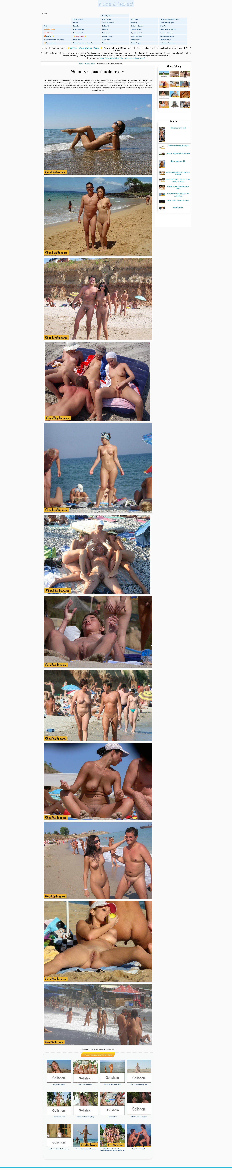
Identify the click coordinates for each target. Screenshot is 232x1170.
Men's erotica (135, 39)
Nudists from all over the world (83, 43)
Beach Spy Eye (106, 16)
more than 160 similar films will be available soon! (122, 58)
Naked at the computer (109, 43)
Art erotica (134, 19)
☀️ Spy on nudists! (50, 43)
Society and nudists (166, 33)
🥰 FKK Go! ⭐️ (49, 36)
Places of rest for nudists (168, 29)
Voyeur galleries (78, 19)
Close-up (105, 29)
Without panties (136, 29)
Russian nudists (78, 33)
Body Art (163, 26)
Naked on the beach (108, 22)
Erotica (75, 22)
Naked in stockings (137, 36)
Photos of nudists (78, 29)
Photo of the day (165, 39)
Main (45, 26)
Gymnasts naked (136, 33)
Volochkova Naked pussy (168, 43)
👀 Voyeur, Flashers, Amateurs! (54, 39)
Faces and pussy (107, 36)
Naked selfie (106, 39)
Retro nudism (77, 39)
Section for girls (136, 43)
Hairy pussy (106, 33)
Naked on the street (137, 26)
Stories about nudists (167, 36)
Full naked (105, 26)
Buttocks (76, 26)
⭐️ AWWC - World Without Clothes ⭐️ (85, 48)
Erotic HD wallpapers (167, 22)
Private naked (106, 19)
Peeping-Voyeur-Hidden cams (169, 19)
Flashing (134, 22)
